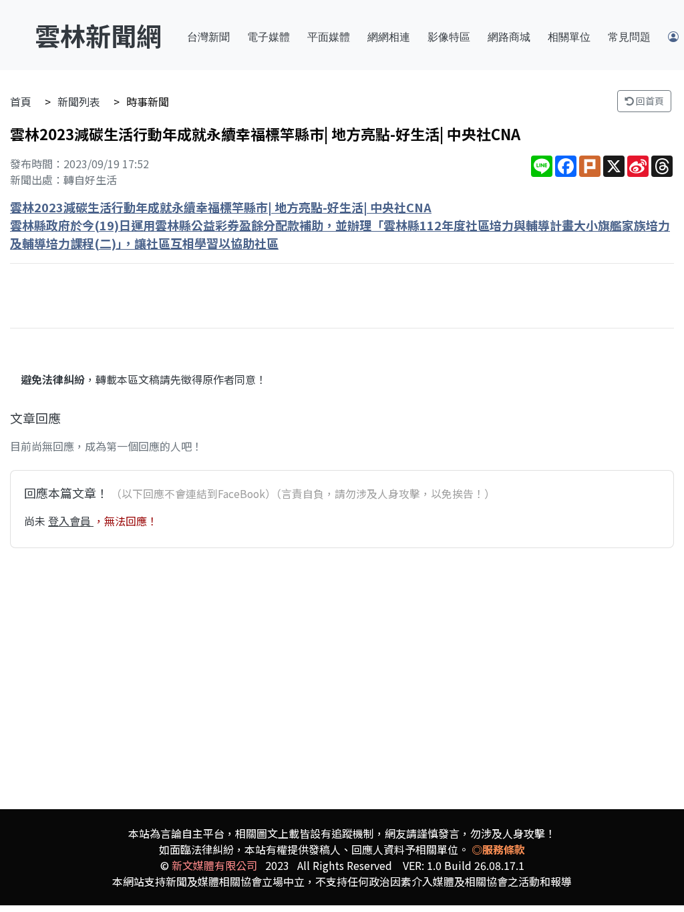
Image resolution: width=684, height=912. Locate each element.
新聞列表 (78, 101)
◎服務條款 (498, 849)
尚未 (36, 521)
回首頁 (649, 100)
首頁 (20, 101)
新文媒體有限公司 (214, 865)
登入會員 (71, 521)
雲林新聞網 (98, 35)
